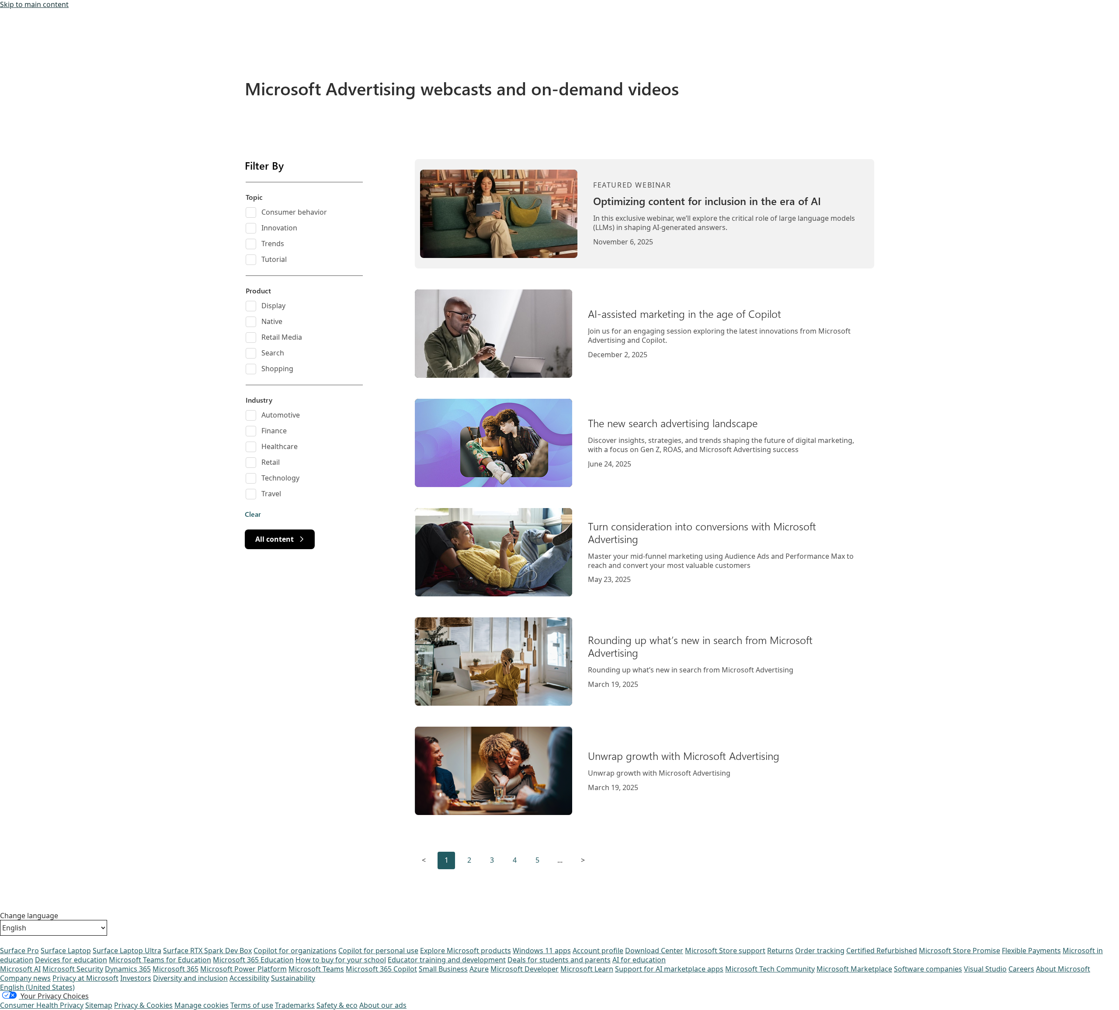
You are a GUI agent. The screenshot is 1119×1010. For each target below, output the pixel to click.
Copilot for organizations (295, 950)
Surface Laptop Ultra (127, 950)
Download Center (654, 950)
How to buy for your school (340, 960)
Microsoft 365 (175, 969)
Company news (25, 978)
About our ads (383, 1005)
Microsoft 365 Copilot (381, 969)
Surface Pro (19, 950)
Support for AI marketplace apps (669, 969)
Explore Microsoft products (465, 950)
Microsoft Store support (725, 950)
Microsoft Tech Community (770, 969)
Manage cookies (201, 1005)
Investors (135, 978)
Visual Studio (985, 969)
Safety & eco (337, 1005)
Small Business (443, 969)
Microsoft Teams (316, 969)
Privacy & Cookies (143, 1005)
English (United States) (37, 987)
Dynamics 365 (128, 969)
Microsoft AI (20, 969)
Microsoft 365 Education (253, 960)
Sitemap (98, 1005)
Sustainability (293, 978)
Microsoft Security (72, 969)
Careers (1021, 969)
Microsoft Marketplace (854, 969)
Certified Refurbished (881, 950)
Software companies (928, 969)
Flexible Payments (1031, 950)
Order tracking (819, 950)
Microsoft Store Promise (959, 950)
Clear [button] (253, 514)
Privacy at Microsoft (85, 978)
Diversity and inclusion (190, 978)
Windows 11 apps (542, 950)
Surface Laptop (66, 950)
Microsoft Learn (586, 969)
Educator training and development (447, 960)
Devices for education (71, 960)
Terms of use (251, 1005)
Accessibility (249, 978)
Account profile (598, 950)
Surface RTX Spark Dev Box (207, 950)
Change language (29, 915)
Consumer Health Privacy (41, 1005)
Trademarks (295, 1005)
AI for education (639, 960)
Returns (780, 950)
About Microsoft (1063, 969)
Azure (479, 969)
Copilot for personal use (378, 950)
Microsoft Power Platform (243, 969)
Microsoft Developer (524, 969)
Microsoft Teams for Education (160, 960)
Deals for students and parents (559, 960)
